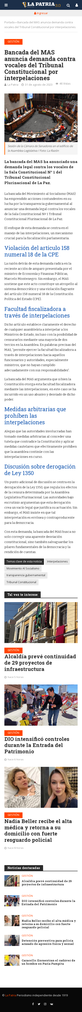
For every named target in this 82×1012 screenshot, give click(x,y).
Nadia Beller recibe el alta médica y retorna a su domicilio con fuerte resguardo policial (38, 830)
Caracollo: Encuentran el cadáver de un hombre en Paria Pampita (48, 962)
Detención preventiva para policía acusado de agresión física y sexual (48, 942)
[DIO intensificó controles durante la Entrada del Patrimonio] (41, 704)
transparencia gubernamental (26, 575)
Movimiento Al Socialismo (23, 568)
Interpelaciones (57, 561)
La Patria (12, 85)
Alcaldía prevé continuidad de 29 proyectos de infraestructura (40, 662)
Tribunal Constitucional (21, 582)
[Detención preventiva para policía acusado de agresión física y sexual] (11, 940)
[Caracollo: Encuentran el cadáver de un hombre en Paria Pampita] (11, 960)
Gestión (13, 41)
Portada (9, 22)
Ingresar (42, 13)
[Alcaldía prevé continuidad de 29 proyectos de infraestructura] (41, 622)
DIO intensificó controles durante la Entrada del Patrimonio (36, 745)
